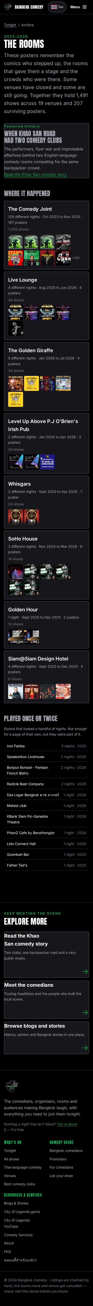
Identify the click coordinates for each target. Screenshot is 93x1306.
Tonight (10, 25)
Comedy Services (18, 1235)
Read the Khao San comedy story (35, 174)
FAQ (7, 1251)
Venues (10, 1176)
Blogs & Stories (16, 1203)
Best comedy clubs (19, 1184)
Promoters (58, 1159)
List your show (61, 1176)
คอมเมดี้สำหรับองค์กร (20, 1260)
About (9, 1243)
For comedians (61, 1167)
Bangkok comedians (66, 1150)
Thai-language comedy (23, 1167)
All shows (11, 1159)
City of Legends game (22, 1211)
